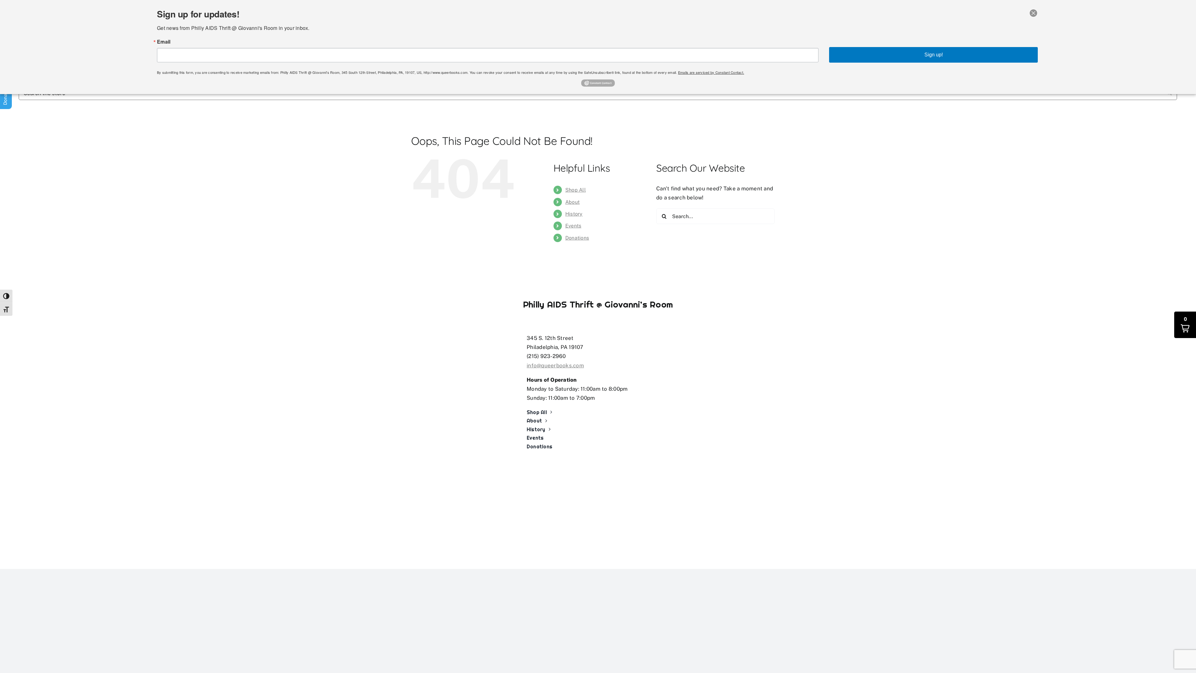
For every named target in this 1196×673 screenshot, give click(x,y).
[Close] (1033, 13)
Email (163, 41)
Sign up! (933, 54)
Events (573, 226)
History (574, 214)
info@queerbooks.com (555, 365)
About (572, 202)
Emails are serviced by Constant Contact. (711, 72)
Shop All (575, 190)
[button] (1185, 325)
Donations (577, 238)
